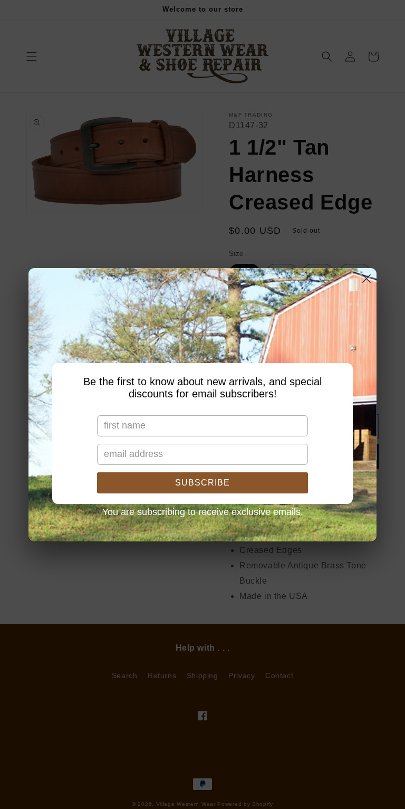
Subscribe (202, 482)
